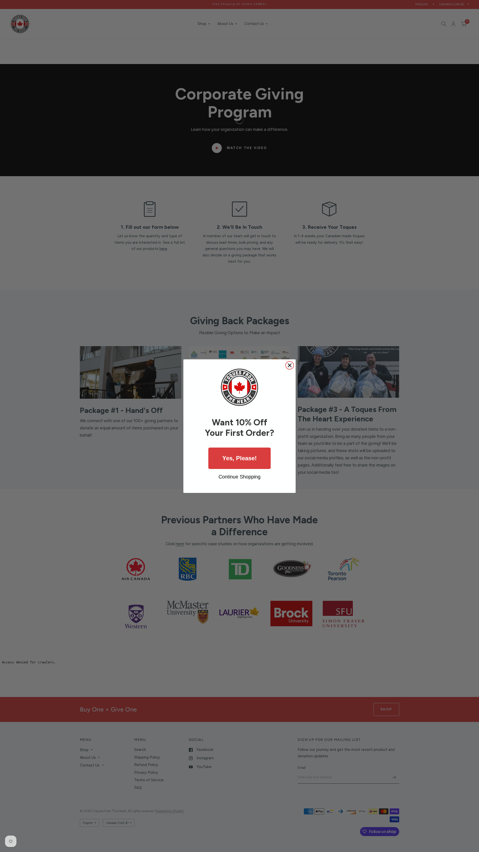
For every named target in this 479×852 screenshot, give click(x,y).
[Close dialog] (290, 365)
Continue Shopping (239, 476)
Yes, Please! (239, 458)
